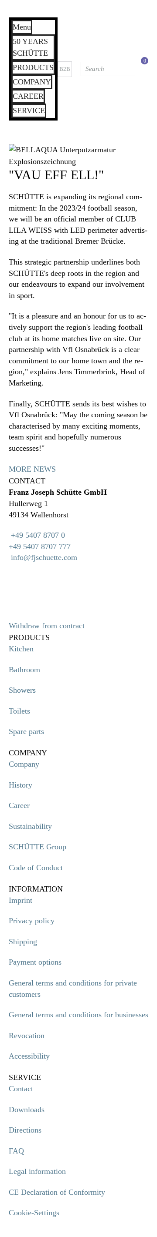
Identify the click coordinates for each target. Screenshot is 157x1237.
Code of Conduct (36, 867)
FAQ (16, 1150)
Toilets (19, 711)
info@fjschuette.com (44, 557)
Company (24, 764)
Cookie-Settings (34, 1212)
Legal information (37, 1171)
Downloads (26, 1109)
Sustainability (30, 826)
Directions (25, 1130)
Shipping (23, 941)
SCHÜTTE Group (37, 846)
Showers (22, 690)
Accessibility (29, 1056)
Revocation (26, 1035)
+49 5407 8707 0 (37, 535)
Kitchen (21, 648)
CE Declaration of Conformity (57, 1192)
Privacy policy (32, 920)
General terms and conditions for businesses (78, 1014)
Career (19, 805)
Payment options (35, 962)
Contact (21, 1088)
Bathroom (24, 669)
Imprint (20, 900)
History (20, 785)
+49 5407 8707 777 (40, 546)
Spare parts (26, 731)
